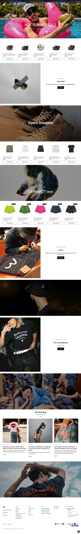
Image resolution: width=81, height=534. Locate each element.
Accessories (27, 4)
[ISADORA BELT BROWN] (71, 45)
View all (40, 416)
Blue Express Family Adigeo (45, 510)
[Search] (75, 4)
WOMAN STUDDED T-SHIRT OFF (54, 158)
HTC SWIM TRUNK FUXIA (38, 219)
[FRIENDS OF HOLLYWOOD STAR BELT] (10, 45)
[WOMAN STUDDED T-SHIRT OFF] (56, 148)
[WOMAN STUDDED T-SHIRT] (10, 148)
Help (29, 506)
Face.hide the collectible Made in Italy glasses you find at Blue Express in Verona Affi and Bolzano (39, 448)
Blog (29, 513)
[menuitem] (9, 4)
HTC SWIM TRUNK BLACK (68, 219)
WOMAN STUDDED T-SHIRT (7, 158)
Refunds (17, 510)
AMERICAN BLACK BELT (53, 55)
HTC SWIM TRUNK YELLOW (7, 219)
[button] (40, 32)
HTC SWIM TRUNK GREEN (22, 219)
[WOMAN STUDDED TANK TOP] (40, 148)
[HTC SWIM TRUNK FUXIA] (40, 209)
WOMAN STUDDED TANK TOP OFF (23, 158)
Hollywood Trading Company (8, 53)
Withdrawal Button (31, 508)
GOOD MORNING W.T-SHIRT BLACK (70, 158)
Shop (41, 4)
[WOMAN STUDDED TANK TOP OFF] (25, 148)
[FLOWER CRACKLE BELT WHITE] (40, 45)
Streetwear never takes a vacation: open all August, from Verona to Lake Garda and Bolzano (14, 447)
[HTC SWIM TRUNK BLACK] (71, 209)
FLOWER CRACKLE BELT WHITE (39, 55)
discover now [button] (5, 514)
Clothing (20, 4)
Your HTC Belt (30, 515)
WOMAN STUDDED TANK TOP (38, 158)
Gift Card (46, 4)
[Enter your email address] (77, 513)
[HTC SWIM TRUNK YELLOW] (10, 209)
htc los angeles (67, 156)
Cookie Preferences (19, 516)
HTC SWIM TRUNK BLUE (53, 219)
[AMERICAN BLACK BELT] (56, 45)
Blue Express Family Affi (45, 511)
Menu (17, 506)
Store (42, 506)
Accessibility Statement (19, 518)
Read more (4, 454)
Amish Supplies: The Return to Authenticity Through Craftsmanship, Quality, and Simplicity (65, 447)
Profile (29, 511)
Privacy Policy (18, 508)
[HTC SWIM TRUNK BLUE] (56, 209)
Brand (15, 4)
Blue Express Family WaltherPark (46, 513)
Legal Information (18, 515)
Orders (29, 510)
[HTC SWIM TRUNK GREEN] (25, 209)
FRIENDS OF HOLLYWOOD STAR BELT (9, 55)
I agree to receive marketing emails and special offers (73, 516)
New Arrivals (9, 4)
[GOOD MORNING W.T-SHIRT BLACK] (71, 148)
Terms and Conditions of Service (20, 513)
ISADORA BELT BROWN (68, 55)
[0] (77, 4)
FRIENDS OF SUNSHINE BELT (23, 55)
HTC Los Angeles (35, 4)
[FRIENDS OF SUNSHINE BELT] (25, 45)
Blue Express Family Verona (45, 508)
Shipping (17, 511)
